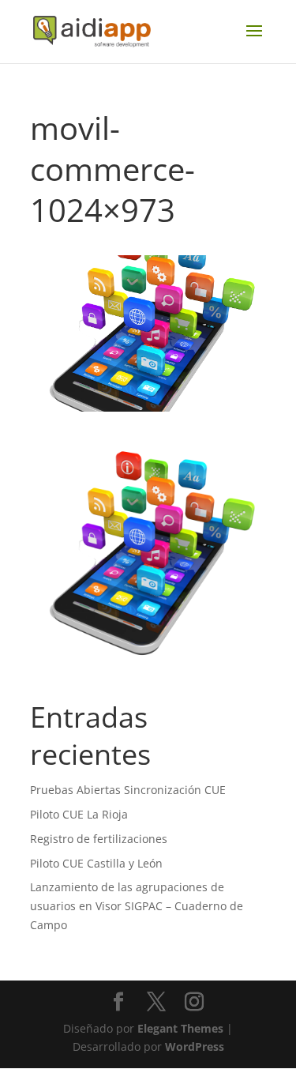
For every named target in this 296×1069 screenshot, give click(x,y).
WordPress (194, 1046)
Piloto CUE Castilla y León (96, 863)
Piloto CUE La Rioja (79, 814)
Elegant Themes (180, 1028)
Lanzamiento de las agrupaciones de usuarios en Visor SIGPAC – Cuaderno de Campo (136, 905)
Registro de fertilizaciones (98, 838)
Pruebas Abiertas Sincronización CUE (128, 789)
